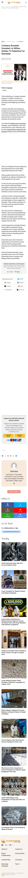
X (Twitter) (8, 286)
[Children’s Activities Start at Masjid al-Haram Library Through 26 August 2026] (14, 638)
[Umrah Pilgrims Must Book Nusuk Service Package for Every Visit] (14, 728)
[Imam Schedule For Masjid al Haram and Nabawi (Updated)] (14, 579)
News (7, 6)
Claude (21, 286)
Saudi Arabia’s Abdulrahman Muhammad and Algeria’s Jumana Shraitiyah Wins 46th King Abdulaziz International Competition (13, 622)
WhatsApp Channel (8, 279)
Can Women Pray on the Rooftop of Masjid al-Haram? (13, 828)
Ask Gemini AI (8, 289)
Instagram (8, 282)
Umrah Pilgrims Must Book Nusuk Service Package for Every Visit (12, 741)
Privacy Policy (19, 853)
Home (2, 6)
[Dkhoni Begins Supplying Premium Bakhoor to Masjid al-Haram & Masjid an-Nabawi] (14, 698)
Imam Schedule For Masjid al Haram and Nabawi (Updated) (13, 592)
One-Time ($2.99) (8, 436)
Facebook (21, 282)
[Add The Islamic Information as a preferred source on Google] (10, 272)
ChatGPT (21, 279)
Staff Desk (8, 58)
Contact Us (18, 849)
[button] (2, 2)
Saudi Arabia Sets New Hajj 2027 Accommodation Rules (12, 564)
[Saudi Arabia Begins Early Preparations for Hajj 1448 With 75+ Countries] (14, 786)
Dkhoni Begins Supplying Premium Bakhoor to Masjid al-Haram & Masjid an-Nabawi (13, 712)
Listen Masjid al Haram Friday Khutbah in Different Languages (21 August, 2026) (13, 682)
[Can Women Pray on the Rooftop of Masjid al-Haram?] (14, 815)
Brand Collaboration (6, 854)
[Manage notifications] (3, 875)
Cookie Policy (5, 860)
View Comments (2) (14, 491)
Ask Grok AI (21, 289)
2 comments (20, 41)
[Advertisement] (14, 26)
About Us (4, 849)
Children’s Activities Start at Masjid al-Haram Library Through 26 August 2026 (13, 652)
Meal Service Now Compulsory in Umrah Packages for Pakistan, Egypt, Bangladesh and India (13, 769)
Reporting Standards (4, 865)
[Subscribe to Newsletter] (18, 272)
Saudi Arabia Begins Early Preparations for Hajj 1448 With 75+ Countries (13, 799)
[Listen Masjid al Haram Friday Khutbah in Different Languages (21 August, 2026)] (14, 668)
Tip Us (17, 864)
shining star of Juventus (18, 123)
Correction (18, 860)
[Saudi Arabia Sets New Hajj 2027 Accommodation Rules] (14, 551)
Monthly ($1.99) (19, 436)
